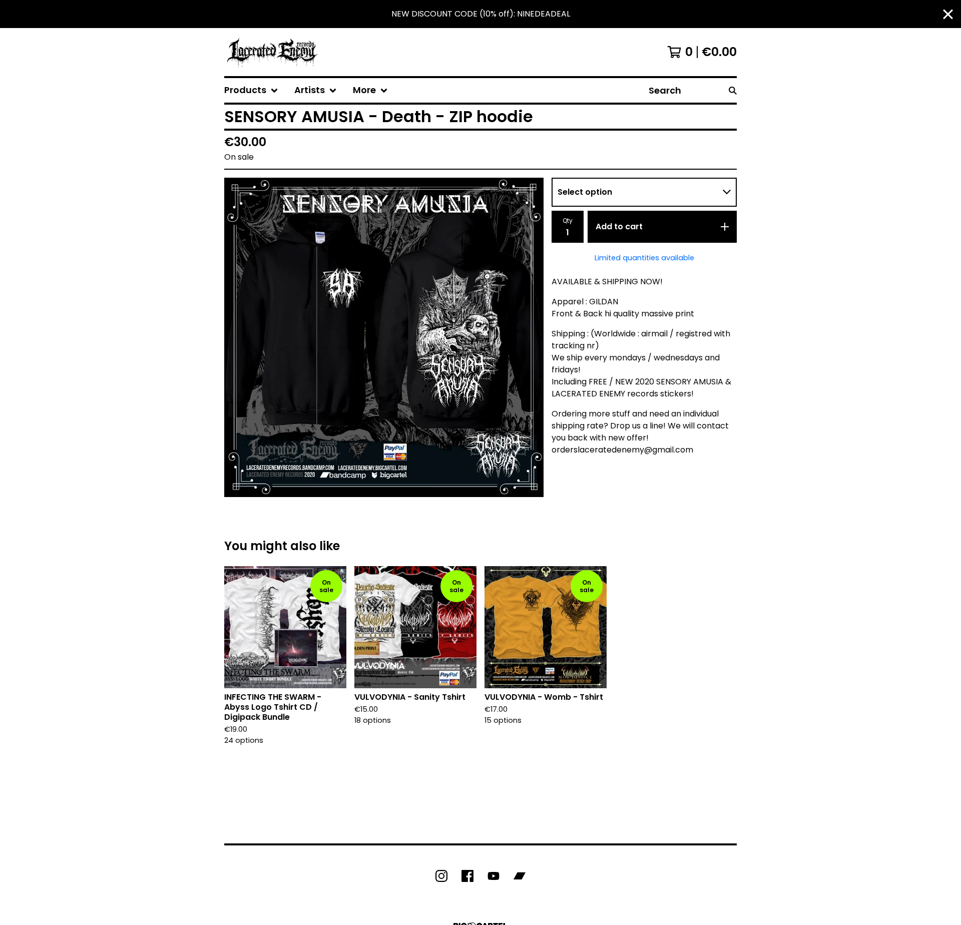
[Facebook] (467, 875)
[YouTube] (493, 875)
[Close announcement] (948, 14)
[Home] (272, 52)
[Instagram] (441, 875)
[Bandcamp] (519, 875)
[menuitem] (251, 90)
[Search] (733, 90)
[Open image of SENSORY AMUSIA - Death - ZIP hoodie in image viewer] (384, 337)
